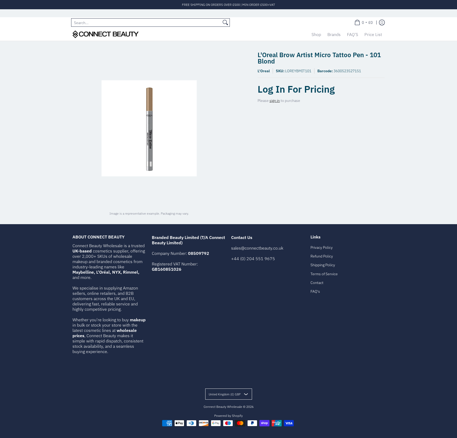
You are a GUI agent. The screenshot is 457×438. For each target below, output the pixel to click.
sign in (274, 100)
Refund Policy (321, 256)
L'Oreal (264, 71)
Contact (316, 282)
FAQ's (315, 291)
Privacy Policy (321, 247)
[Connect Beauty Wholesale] (105, 34)
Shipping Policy (322, 265)
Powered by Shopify (228, 416)
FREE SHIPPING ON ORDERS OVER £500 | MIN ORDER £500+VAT (228, 5)
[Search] (225, 22)
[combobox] (146, 22)
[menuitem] (363, 22)
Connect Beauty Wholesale (223, 407)
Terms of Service (324, 274)
